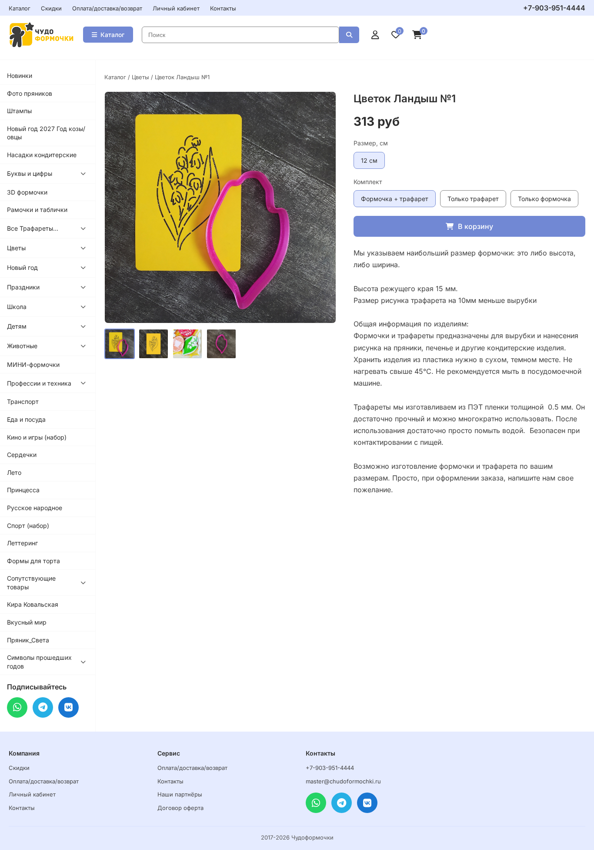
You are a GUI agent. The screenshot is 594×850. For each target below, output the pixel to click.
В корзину (475, 226)
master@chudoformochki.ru (343, 781)
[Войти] (375, 35)
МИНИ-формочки (33, 364)
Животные (22, 345)
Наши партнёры (179, 794)
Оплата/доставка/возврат (107, 8)
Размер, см (371, 143)
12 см (369, 160)
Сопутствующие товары (31, 583)
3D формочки (27, 192)
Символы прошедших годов (39, 662)
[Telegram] (43, 707)
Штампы (19, 110)
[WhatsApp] (17, 707)
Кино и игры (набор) (37, 437)
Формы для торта (33, 560)
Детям (17, 326)
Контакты (223, 8)
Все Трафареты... (32, 228)
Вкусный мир (27, 622)
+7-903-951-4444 (554, 7)
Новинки (19, 75)
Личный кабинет (176, 8)
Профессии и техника (39, 383)
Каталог (19, 8)
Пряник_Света (28, 640)
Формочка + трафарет (394, 198)
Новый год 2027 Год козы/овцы (46, 133)
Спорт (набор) (28, 525)
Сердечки (22, 454)
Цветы (16, 248)
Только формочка (544, 198)
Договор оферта (180, 807)
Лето (14, 472)
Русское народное (34, 507)
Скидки (51, 8)
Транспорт (23, 401)
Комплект (368, 181)
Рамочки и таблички (37, 209)
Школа (17, 306)
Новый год (22, 267)
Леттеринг (22, 543)
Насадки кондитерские (42, 154)
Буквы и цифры (29, 173)
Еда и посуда (26, 419)
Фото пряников (29, 93)
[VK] (68, 707)
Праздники (23, 287)
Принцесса (23, 490)
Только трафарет (473, 198)
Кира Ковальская (32, 604)
